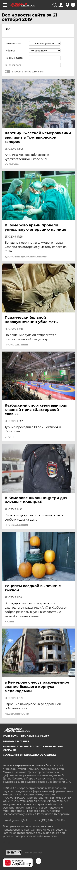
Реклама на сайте (35, 736)
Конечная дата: (13, 65)
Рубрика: (10, 50)
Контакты (10, 736)
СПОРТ (9, 436)
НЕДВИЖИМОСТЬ (17, 713)
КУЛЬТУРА (12, 164)
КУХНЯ (9, 621)
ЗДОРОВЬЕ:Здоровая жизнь (26, 256)
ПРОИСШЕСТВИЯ (16, 344)
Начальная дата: (14, 57)
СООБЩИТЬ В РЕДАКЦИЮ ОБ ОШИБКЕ (29, 754)
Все (7, 29)
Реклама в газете (16, 741)
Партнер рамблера (33, 852)
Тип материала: (13, 43)
